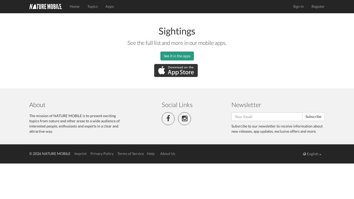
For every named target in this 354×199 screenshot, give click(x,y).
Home (75, 6)
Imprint (80, 153)
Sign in (298, 6)
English (312, 154)
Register (318, 6)
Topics (92, 6)
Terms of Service (130, 153)
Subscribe (313, 116)
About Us (167, 153)
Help (151, 153)
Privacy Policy (102, 153)
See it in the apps (177, 56)
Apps (109, 6)
